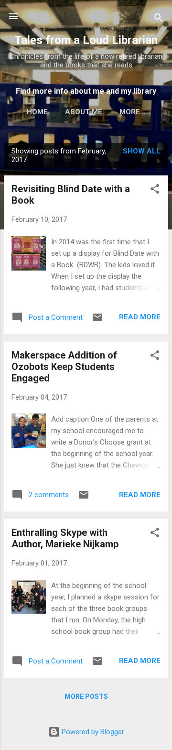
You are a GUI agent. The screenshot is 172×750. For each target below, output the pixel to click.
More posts (86, 696)
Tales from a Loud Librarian (86, 40)
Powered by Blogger (92, 732)
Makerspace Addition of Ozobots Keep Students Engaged (64, 366)
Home (37, 112)
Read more (140, 317)
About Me (83, 112)
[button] (155, 190)
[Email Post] (97, 320)
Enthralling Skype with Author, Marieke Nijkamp (64, 538)
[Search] (158, 19)
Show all (142, 151)
